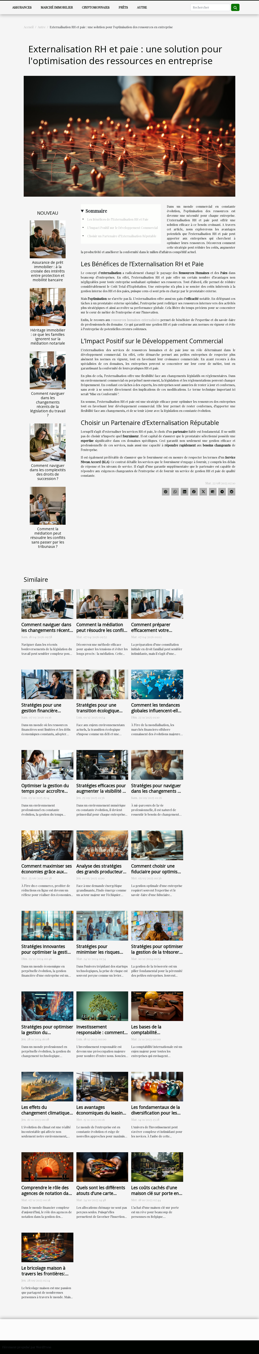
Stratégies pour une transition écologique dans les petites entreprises (97, 713)
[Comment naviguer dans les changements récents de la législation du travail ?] (48, 370)
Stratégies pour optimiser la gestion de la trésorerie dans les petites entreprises (157, 954)
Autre (142, 7)
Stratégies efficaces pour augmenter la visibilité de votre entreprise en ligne (101, 791)
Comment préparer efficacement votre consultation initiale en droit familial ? (154, 633)
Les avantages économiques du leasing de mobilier (100, 1113)
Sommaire (96, 211)
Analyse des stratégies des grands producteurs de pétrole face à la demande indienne (100, 874)
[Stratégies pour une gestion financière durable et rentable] (47, 684)
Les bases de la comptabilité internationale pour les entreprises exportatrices (156, 1035)
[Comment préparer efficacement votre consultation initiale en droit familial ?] (157, 604)
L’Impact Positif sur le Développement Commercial (122, 228)
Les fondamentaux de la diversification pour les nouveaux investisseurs (155, 1113)
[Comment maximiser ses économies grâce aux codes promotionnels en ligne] (47, 845)
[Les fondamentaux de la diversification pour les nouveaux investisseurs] (157, 1086)
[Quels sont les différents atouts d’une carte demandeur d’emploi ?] (102, 1167)
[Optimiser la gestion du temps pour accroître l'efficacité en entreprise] (47, 764)
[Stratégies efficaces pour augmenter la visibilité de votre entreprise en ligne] (102, 764)
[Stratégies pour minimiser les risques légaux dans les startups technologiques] (102, 925)
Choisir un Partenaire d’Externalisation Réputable (121, 236)
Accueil (29, 27)
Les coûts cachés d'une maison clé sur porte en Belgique (155, 1193)
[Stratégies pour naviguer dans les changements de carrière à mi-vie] (157, 764)
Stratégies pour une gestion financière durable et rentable (41, 710)
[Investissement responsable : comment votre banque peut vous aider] (102, 1006)
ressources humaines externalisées (135, 320)
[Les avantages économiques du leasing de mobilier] (102, 1086)
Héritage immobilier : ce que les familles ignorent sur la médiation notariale (47, 337)
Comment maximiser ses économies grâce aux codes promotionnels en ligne (46, 874)
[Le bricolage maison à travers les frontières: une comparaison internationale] (47, 1247)
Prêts (123, 7)
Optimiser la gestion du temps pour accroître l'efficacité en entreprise (45, 791)
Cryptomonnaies (96, 7)
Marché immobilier (57, 7)
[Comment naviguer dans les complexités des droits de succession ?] (48, 442)
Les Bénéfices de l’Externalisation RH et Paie (117, 219)
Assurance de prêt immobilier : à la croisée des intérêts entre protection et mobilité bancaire (48, 271)
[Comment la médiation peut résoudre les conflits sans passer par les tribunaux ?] (48, 505)
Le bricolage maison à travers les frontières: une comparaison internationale (43, 1276)
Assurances (22, 7)
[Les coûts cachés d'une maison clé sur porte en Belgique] (157, 1167)
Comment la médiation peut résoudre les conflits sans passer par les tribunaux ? (47, 537)
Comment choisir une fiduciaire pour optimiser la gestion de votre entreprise (156, 874)
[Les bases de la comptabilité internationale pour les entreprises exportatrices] (157, 1006)
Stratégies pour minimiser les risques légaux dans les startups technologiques (101, 954)
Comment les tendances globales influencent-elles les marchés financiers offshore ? (156, 713)
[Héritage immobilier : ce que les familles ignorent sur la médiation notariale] (48, 307)
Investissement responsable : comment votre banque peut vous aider (100, 1035)
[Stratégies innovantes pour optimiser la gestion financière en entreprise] (47, 925)
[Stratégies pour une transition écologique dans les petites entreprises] (102, 684)
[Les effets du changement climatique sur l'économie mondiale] (47, 1086)
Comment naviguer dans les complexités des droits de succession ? (48, 472)
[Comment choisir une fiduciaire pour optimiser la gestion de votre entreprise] (157, 845)
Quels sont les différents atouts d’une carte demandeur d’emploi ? (100, 1193)
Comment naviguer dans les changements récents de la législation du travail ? (47, 404)
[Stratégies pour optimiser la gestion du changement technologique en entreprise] (47, 1006)
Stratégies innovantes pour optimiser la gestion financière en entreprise (46, 952)
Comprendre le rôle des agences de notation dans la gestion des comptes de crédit (47, 1196)
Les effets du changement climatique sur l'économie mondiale (46, 1113)
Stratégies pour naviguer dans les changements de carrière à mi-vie (156, 791)
